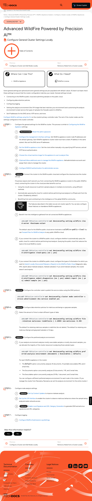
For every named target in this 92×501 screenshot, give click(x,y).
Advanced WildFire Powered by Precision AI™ (21, 15)
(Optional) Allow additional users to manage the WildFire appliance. (41, 160)
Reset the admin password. (42, 132)
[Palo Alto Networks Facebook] (70, 468)
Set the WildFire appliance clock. (30, 147)
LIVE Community (30, 481)
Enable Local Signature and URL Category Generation (46, 406)
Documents (50, 481)
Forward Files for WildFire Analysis (33, 232)
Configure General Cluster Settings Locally (17, 17)
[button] (90, 401)
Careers (27, 475)
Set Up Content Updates (36, 393)
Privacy (49, 472)
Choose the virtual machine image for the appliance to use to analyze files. (44, 155)
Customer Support (31, 478)
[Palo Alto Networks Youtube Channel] (86, 468)
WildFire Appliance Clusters (45, 15)
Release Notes (8, 474)
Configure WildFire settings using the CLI (17, 117)
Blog (5, 480)
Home (5, 15)
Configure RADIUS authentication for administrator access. (39, 168)
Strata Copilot (82, 5)
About (27, 472)
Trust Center (51, 475)
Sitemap (6, 489)
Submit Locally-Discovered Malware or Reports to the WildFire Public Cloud (50, 264)
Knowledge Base (30, 484)
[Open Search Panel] (61, 5)
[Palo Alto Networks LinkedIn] (75, 468)
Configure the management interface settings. (34, 137)
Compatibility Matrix (10, 483)
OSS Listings (8, 486)
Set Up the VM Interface (27, 398)
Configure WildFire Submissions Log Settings (34, 420)
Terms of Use (51, 478)
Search (6, 477)
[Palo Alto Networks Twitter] (80, 468)
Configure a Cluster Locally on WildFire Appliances (69, 15)
